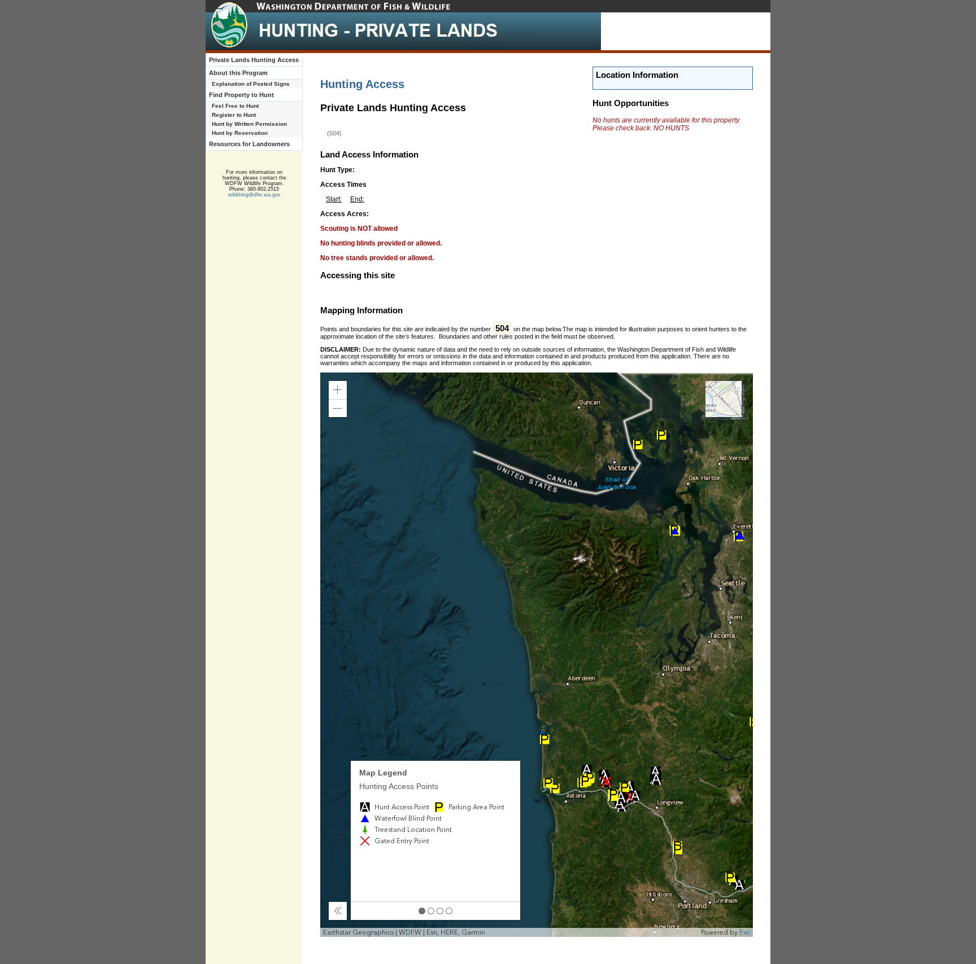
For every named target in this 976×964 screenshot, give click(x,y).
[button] (338, 390)
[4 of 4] (449, 911)
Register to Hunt (234, 115)
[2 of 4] (430, 911)
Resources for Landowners (249, 144)
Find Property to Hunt (241, 94)
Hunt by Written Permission (249, 124)
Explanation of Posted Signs (251, 84)
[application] (536, 655)
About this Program (238, 72)
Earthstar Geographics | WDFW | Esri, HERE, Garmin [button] (404, 932)
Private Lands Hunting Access (254, 59)
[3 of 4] (440, 911)
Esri (744, 932)
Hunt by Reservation (240, 133)
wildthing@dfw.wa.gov (254, 195)
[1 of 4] (421, 911)
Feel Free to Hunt (235, 106)
